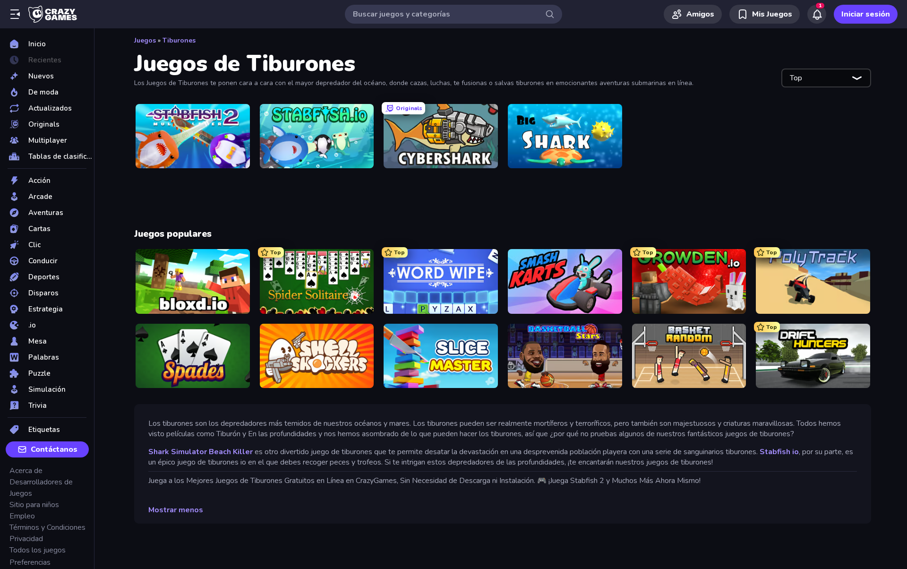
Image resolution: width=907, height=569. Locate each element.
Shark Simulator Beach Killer (200, 452)
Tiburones (179, 40)
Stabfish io (779, 452)
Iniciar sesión (865, 14)
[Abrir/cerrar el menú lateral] (15, 14)
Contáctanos (54, 449)
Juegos (145, 40)
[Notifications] (816, 14)
